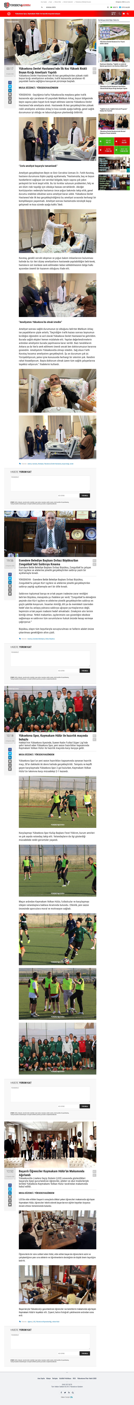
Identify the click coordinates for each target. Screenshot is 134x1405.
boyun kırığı (65, 464)
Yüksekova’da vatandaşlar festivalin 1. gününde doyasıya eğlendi (38, 14)
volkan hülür (55, 1322)
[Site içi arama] (128, 14)
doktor (30, 464)
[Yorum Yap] (10, 102)
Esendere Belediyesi (39, 639)
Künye (48, 1378)
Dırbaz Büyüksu (50, 639)
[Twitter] (10, 86)
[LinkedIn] (10, 90)
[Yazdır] (10, 98)
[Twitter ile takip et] (65, 1393)
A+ (94, 69)
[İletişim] (124, 14)
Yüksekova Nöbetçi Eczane (83, 2)
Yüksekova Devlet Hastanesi (52, 464)
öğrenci (30, 1322)
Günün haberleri (68, 2)
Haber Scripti (65, 1397)
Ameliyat (40, 464)
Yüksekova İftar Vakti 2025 (86, 1378)
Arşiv (50, 2)
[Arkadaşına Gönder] (10, 94)
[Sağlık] (42, 7)
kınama (30, 639)
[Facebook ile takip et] (61, 1393)
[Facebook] (10, 82)
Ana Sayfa (44, 2)
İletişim (55, 1378)
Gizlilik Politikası (65, 1378)
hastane (34, 464)
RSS (74, 1378)
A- (94, 73)
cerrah (71, 464)
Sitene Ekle (58, 2)
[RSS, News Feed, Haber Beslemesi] (69, 1393)
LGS (34, 1322)
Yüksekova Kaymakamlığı (43, 1322)
